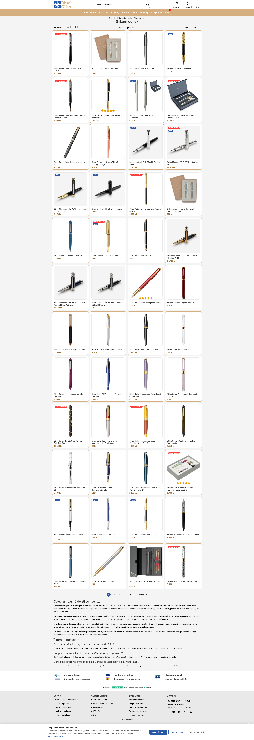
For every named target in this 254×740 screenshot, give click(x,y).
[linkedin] (190, 712)
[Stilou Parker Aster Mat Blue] (108, 514)
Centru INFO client (99, 700)
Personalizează (197, 732)
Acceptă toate (158, 732)
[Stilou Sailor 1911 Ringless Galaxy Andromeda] (183, 421)
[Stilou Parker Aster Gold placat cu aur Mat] (70, 142)
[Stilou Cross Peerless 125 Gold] (108, 236)
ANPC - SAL (96, 711)
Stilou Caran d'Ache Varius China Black (70, 349)
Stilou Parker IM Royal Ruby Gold (181, 303)
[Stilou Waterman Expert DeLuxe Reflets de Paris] (70, 48)
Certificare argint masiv (138, 707)
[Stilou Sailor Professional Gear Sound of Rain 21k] (146, 374)
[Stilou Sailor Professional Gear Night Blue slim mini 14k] (108, 468)
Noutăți (144, 12)
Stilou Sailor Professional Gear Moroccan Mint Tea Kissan (104, 442)
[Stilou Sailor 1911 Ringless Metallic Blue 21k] (108, 374)
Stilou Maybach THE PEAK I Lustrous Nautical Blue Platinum (69, 304)
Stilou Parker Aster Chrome (103, 581)
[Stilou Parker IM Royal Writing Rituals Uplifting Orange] (108, 142)
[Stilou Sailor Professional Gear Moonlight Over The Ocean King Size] (146, 421)
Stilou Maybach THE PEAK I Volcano (107, 209)
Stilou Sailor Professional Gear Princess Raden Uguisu (180, 489)
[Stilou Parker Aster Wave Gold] (183, 48)
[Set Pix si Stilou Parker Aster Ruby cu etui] (146, 561)
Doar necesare (177, 732)
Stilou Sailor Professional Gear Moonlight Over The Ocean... (142, 442)
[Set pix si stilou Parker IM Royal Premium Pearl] (108, 48)
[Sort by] (199, 27)
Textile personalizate (62, 715)
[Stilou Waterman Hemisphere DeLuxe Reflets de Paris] (70, 95)
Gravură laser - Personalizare (66, 700)
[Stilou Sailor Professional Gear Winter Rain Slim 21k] (183, 374)
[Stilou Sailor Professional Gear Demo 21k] (70, 468)
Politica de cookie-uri (56, 737)
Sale (168, 12)
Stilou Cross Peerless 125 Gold (105, 256)
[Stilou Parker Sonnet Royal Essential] (108, 329)
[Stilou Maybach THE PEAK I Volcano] (108, 189)
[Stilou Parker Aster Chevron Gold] (146, 514)
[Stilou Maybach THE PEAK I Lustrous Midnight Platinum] (108, 283)
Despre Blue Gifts (136, 703)
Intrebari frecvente (136, 715)
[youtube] (173, 712)
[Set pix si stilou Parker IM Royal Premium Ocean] (183, 189)
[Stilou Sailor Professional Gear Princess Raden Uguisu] (183, 468)
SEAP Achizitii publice (62, 707)
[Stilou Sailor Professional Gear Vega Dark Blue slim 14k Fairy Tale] (146, 468)
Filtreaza (60, 27)
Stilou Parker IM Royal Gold (141, 256)
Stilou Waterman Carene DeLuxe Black (183, 534)
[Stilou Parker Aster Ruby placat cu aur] (146, 283)
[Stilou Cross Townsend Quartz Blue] (70, 236)
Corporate (156, 12)
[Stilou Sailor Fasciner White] (183, 329)
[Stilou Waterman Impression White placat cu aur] (70, 514)
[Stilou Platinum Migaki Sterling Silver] (183, 561)
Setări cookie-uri (127, 720)
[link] (183, 706)
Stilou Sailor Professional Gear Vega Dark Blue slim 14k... (144, 489)
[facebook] (168, 712)
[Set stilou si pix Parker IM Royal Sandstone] (146, 95)
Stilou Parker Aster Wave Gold (179, 68)
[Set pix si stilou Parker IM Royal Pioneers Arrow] (183, 95)
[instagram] (185, 712)
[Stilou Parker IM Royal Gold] (146, 236)
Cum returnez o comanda (102, 703)
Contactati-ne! (97, 707)
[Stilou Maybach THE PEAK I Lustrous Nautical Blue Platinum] (70, 283)
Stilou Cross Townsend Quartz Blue (68, 256)
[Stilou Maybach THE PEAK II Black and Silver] (146, 142)
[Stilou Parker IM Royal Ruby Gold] (183, 283)
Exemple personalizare (138, 711)
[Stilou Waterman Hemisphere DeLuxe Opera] (146, 189)
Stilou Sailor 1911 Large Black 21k (143, 349)
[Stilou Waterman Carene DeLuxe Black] (183, 514)
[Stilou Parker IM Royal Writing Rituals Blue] (70, 561)
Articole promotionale (62, 711)
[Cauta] (147, 5)
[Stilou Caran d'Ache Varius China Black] (70, 329)
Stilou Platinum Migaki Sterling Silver (182, 581)
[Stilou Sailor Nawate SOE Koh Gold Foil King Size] (70, 421)
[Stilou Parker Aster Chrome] (108, 561)
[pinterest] (179, 712)
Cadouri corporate (61, 703)
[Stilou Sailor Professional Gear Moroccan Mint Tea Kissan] (108, 421)
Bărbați (115, 12)
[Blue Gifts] (62, 4)
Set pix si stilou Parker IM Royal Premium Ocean (180, 210)
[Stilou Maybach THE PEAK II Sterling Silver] (183, 142)
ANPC (93, 715)
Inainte (143, 594)
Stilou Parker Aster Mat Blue (103, 534)
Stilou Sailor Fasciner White (178, 349)
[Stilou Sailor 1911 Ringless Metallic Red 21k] (70, 374)
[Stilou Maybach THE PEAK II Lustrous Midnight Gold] (70, 189)
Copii (134, 12)
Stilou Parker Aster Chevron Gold (143, 534)
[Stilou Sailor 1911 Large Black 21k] (146, 329)
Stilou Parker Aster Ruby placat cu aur (145, 303)
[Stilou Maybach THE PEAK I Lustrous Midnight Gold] (183, 236)
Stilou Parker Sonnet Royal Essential (107, 349)
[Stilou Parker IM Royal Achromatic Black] (146, 48)
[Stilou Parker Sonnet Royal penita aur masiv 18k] (108, 95)
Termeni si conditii (136, 700)
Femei (125, 12)
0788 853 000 (178, 701)
